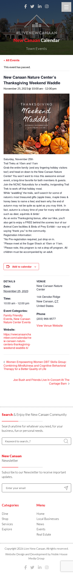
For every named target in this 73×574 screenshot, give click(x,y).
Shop (5, 519)
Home (40, 514)
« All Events (11, 60)
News (40, 524)
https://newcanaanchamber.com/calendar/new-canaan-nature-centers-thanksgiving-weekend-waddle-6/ (17, 341)
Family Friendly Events (13, 317)
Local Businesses (47, 519)
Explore (7, 529)
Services (7, 524)
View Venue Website (49, 325)
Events (40, 529)
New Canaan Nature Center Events (17, 320)
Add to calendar (22, 266)
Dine (5, 514)
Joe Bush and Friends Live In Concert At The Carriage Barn (41, 382)
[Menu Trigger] (66, 7)
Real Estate (43, 534)
